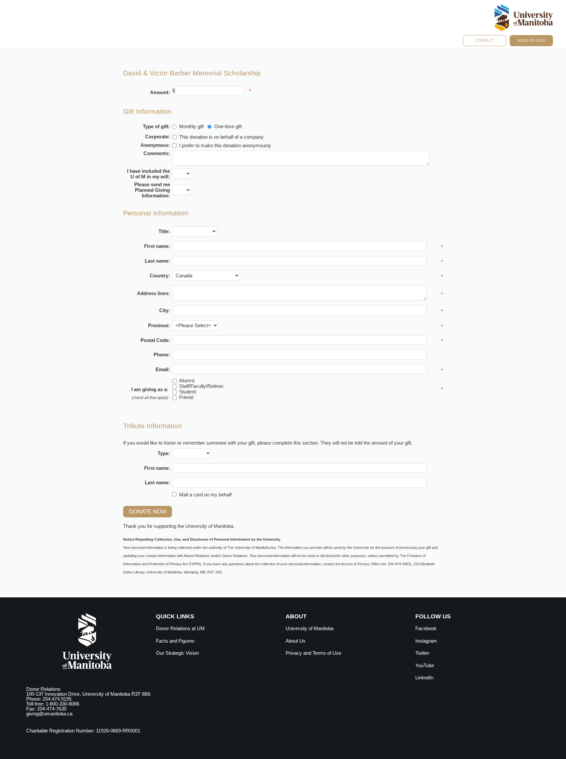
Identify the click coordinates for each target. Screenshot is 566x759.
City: (164, 310)
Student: (188, 391)
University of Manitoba (309, 628)
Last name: (157, 261)
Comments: (156, 153)
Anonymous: (155, 145)
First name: (157, 246)
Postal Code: (155, 340)
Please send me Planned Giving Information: (152, 190)
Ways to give (531, 40)
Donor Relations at (180, 628)
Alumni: (187, 380)
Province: (159, 325)
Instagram (426, 640)
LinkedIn (424, 677)
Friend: (186, 397)
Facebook (426, 628)
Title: (164, 231)
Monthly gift (191, 126)
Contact (484, 40)
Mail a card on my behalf (205, 494)
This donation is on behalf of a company (221, 137)
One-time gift (228, 126)
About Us (296, 640)
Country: (160, 275)
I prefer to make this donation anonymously (225, 145)
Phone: (162, 354)
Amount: (160, 92)
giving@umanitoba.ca (49, 713)
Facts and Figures (175, 640)
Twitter (422, 652)
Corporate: (157, 136)
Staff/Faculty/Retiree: (201, 386)
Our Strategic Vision (177, 652)
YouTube (424, 665)
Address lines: (153, 293)
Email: (163, 369)
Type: (164, 453)
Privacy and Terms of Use (313, 652)
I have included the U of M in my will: (148, 173)
